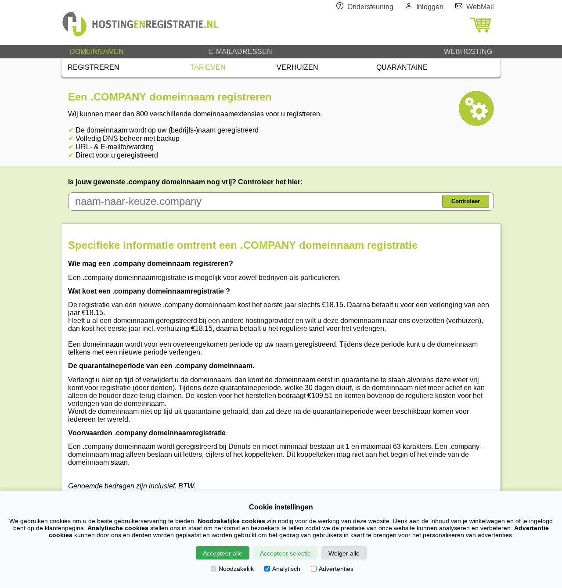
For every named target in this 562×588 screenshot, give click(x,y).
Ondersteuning (370, 7)
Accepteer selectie (285, 553)
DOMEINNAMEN (97, 51)
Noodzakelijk (236, 568)
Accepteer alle (222, 553)
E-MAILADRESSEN (240, 51)
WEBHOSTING (468, 51)
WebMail (480, 7)
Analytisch (286, 568)
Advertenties (336, 568)
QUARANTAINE (402, 67)
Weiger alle (344, 553)
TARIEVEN (208, 67)
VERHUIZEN (297, 67)
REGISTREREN (93, 67)
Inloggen (429, 7)
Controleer (465, 201)
